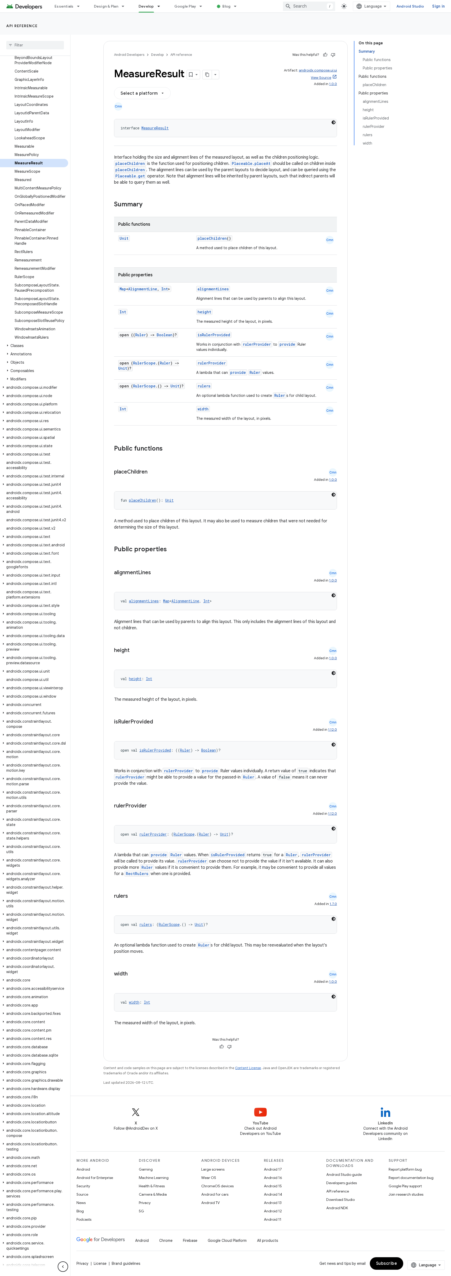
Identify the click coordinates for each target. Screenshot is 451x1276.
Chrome (166, 1240)
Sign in (438, 6)
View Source (321, 77)
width (203, 408)
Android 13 (273, 1202)
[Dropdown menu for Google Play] (203, 6)
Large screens (212, 1169)
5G (141, 1211)
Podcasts (83, 1219)
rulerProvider (257, 344)
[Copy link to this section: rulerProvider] (152, 806)
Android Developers (129, 54)
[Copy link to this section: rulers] (133, 896)
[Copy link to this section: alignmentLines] (156, 573)
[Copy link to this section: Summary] (148, 205)
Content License (248, 1068)
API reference (22, 25)
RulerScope (144, 363)
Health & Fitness (152, 1186)
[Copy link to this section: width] (133, 974)
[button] (34, 346)
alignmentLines (213, 288)
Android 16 (273, 1177)
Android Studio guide (344, 1174)
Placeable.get (130, 175)
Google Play (185, 6)
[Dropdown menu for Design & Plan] (125, 6)
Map (123, 288)
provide (287, 344)
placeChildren (130, 163)
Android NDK (337, 1208)
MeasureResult (155, 127)
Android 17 (273, 1169)
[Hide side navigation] (63, 1266)
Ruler (140, 334)
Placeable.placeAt (251, 163)
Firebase (190, 1240)
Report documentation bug (411, 1177)
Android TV (210, 1202)
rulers (204, 386)
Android (83, 1169)
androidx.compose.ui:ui (318, 70)
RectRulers (137, 873)
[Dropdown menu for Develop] (161, 6)
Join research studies (406, 1194)
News (81, 1202)
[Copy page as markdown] (207, 74)
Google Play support (405, 1186)
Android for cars (214, 1194)
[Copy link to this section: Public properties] (173, 550)
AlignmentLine (142, 288)
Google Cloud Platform (227, 1240)
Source (82, 1194)
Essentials (64, 6)
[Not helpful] (333, 55)
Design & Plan (106, 6)
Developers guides (341, 1183)
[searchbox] (35, 45)
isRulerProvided (214, 334)
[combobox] (309, 6)
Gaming (146, 1169)
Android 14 (273, 1194)
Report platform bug (405, 1169)
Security (83, 1186)
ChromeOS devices (217, 1186)
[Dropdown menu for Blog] (237, 6)
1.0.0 (333, 84)
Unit (124, 238)
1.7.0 (333, 904)
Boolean (165, 334)
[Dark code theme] (333, 122)
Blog (226, 6)
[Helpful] (325, 55)
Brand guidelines (126, 1263)
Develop (146, 6)
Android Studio (410, 6)
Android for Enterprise (94, 1177)
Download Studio (340, 1199)
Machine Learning (154, 1177)
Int (164, 288)
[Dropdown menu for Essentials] (81, 6)
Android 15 (273, 1186)
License (100, 1263)
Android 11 (272, 1219)
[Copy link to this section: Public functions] (169, 449)
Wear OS (208, 1177)
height (204, 311)
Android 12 (273, 1211)
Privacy (145, 1202)
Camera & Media (153, 1194)
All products (267, 1240)
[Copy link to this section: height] (134, 651)
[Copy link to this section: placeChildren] (152, 472)
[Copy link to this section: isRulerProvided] (158, 722)
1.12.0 (332, 729)
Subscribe (386, 1263)
